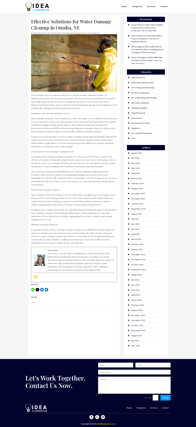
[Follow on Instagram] (103, 417)
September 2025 (138, 209)
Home (124, 6)
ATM (133, 138)
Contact (164, 6)
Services (151, 6)
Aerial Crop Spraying (140, 93)
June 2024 (135, 285)
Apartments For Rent (140, 123)
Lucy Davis (38, 33)
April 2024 (135, 295)
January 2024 (137, 310)
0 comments (94, 33)
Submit (165, 398)
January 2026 (137, 188)
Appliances (136, 128)
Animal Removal (138, 113)
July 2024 (135, 280)
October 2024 (137, 264)
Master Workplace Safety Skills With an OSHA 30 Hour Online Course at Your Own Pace (146, 60)
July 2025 (135, 219)
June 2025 (135, 224)
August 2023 (136, 335)
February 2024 (137, 305)
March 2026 (136, 178)
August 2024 (136, 275)
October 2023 (137, 325)
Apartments (136, 118)
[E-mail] (35, 277)
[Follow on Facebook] (91, 417)
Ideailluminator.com (106, 424)
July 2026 (135, 158)
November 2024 (138, 259)
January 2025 (136, 249)
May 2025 (135, 229)
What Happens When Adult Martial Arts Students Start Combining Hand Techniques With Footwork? (147, 49)
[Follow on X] (97, 417)
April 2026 (135, 173)
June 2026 (135, 163)
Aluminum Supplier (139, 108)
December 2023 (138, 315)
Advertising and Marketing (142, 87)
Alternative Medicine (140, 103)
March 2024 (136, 300)
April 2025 (135, 234)
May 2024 (135, 290)
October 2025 (137, 204)
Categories (137, 6)
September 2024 (138, 269)
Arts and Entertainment (141, 133)
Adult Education (138, 77)
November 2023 (138, 320)
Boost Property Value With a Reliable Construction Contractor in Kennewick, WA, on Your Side (147, 28)
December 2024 (138, 254)
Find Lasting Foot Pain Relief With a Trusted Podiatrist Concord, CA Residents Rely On (146, 39)
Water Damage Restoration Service (71, 33)
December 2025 (138, 193)
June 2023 (135, 346)
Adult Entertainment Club (142, 82)
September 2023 (138, 330)
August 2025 (136, 214)
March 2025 (136, 239)
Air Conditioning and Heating (144, 98)
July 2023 (135, 341)
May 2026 (135, 168)
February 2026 (137, 183)
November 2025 (138, 199)
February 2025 (137, 244)
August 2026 (136, 153)
